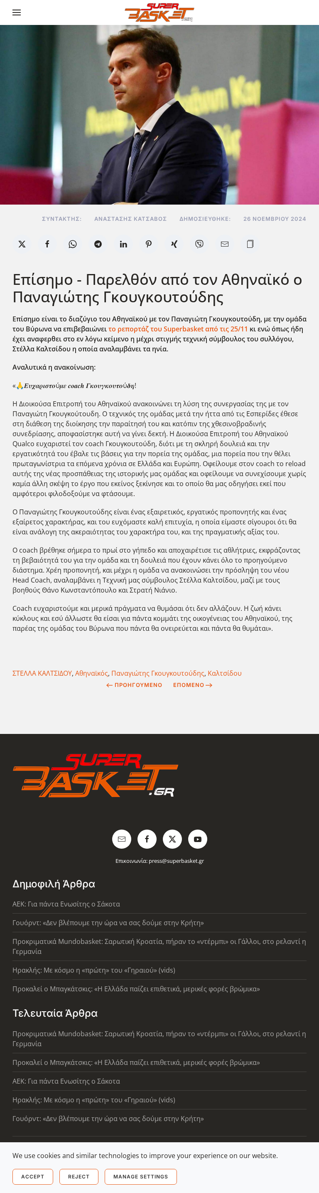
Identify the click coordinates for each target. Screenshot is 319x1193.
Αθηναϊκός (91, 673)
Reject (79, 1176)
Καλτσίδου (225, 673)
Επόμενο (188, 685)
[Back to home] (159, 12)
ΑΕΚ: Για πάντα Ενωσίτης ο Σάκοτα (66, 904)
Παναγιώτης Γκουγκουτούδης (157, 673)
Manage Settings (140, 1176)
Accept (32, 1176)
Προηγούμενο (138, 685)
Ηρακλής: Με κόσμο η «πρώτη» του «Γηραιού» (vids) (93, 970)
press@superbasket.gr (176, 860)
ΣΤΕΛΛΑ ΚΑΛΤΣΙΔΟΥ (42, 673)
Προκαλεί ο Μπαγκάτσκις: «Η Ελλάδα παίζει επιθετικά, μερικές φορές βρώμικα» (136, 988)
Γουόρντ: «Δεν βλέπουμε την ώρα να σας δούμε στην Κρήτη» (108, 922)
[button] (16, 12)
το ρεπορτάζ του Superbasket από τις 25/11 (178, 328)
